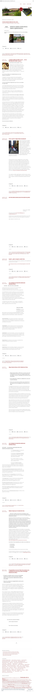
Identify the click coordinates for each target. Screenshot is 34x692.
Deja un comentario (16, 23)
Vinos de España (22, 253)
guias (12, 276)
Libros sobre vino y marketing (17, 276)
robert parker (12, 684)
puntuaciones (9, 133)
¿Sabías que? (11, 662)
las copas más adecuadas (28, 682)
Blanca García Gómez (23, 679)
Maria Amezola (5, 683)
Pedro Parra (16, 683)
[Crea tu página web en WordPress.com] (17, 1)
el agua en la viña (14, 664)
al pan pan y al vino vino (17, 677)
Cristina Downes (9, 663)
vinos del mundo (15, 565)
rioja (27, 54)
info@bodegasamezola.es (27, 552)
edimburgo (18, 681)
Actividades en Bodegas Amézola (16, 191)
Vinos (15, 54)
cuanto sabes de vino (4, 133)
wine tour (25, 253)
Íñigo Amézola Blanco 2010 (21, 661)
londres (3, 683)
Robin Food (15, 667)
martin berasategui (9, 683)
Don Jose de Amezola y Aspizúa (13, 681)
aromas (6, 679)
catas (26, 54)
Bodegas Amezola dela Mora (10, 23)
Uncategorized (13, 505)
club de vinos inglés (12, 680)
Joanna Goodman (20, 682)
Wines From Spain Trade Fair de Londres (7, 672)
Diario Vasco (5, 681)
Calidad (24, 54)
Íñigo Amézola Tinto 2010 (5, 662)
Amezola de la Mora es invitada (6, 661)
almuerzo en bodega (18, 564)
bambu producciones (18, 679)
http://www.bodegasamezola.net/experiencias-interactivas (18, 540)
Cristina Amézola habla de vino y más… (10, 22)
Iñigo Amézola (16, 682)
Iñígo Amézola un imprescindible (7, 655)
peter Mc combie (20, 683)
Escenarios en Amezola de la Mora (11, 665)
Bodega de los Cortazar (28, 679)
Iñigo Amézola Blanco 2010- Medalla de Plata (18, 367)
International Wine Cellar (25, 665)
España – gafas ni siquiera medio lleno (17, 259)
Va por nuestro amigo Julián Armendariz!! (17, 138)
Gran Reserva (6, 682)
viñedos (5, 55)
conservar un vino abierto (22, 680)
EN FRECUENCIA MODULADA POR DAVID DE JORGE (19, 197)
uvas (14, 253)
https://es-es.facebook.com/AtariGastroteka (20, 170)
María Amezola (4, 667)
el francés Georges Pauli (8, 505)
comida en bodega (17, 680)
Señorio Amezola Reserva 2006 (21, 667)
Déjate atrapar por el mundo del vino (10, 54)
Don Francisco (8, 681)
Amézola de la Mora (20, 54)
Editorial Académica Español (23, 681)
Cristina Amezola (27, 680)
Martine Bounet (13, 683)
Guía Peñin (18, 665)
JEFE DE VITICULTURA (5, 666)
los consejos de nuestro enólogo (25, 276)
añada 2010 (14, 679)
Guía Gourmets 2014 (12, 682)
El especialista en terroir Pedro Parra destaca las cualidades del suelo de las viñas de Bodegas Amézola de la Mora (19, 571)
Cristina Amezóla (26, 53)
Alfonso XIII (9, 677)
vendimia (16, 253)
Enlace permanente (10, 55)
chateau (9, 680)
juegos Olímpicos (24, 682)
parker (8, 667)
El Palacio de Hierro (27, 664)
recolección (28, 683)
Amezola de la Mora (7, 53)
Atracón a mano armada (14, 661)
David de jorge (20, 663)
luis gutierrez (27, 666)
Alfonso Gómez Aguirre (4, 677)
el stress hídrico (4, 665)
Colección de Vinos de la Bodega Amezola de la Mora (16, 53)
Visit (23, 686)
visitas (7, 55)
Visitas (12, 564)
